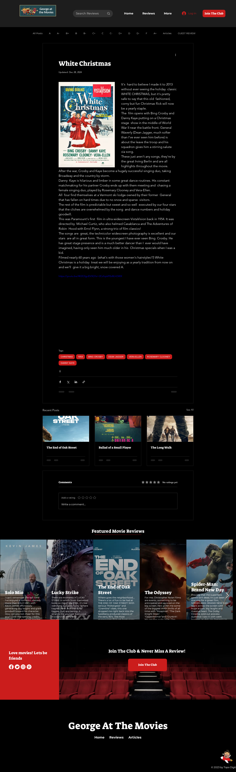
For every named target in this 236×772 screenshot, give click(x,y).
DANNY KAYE (67, 363)
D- (138, 33)
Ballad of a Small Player (115, 447)
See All (189, 409)
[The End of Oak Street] (66, 429)
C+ (93, 33)
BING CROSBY (95, 356)
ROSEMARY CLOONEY (158, 356)
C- (111, 33)
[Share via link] (83, 381)
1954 (80, 356)
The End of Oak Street (62, 447)
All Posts (38, 33)
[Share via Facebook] (60, 381)
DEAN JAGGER (115, 356)
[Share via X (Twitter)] (68, 381)
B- (84, 33)
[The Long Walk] (170, 429)
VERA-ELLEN (135, 356)
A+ (155, 33)
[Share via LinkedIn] (75, 381)
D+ (120, 33)
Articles (167, 33)
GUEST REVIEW (187, 33)
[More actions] (175, 55)
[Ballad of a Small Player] (118, 429)
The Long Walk (161, 447)
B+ (67, 33)
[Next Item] (227, 595)
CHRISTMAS (67, 356)
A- (58, 33)
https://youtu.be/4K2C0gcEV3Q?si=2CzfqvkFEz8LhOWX (90, 276)
